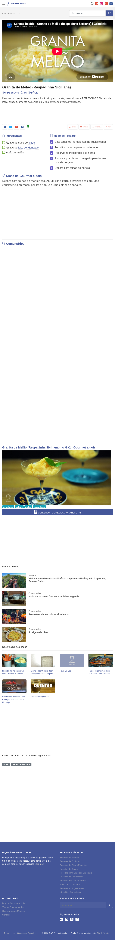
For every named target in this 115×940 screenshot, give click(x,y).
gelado (19, 507)
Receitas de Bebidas (69, 857)
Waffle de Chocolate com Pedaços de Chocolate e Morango (13, 700)
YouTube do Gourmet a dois (96, 4)
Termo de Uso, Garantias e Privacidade (21, 933)
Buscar (92, 4)
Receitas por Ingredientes (72, 888)
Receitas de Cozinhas (70, 861)
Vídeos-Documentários (13, 907)
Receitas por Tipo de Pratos (73, 880)
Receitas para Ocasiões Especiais (76, 873)
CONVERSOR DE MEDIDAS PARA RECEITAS (59, 513)
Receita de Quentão (40, 697)
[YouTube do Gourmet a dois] (61, 919)
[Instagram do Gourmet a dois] (66, 919)
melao (28, 507)
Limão (6, 764)
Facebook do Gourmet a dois (111, 4)
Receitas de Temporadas (71, 876)
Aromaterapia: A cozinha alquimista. (48, 614)
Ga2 (4, 14)
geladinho (8, 507)
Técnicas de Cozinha (70, 884)
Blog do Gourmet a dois (13, 903)
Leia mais (39, 863)
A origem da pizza (38, 632)
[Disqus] (57, 288)
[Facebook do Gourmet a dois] (77, 919)
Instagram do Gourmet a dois (101, 4)
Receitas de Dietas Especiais (73, 865)
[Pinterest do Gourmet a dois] (71, 919)
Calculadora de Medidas (13, 911)
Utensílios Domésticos (70, 892)
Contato (6, 915)
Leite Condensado (21, 764)
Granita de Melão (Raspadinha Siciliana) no (33, 447)
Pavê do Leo (65, 671)
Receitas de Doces (69, 869)
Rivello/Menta (103, 933)
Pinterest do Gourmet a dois (106, 4)
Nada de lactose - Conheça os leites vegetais (53, 596)
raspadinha (39, 507)
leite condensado (28, 147)
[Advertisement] (57, 113)
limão (31, 142)
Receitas (11, 14)
